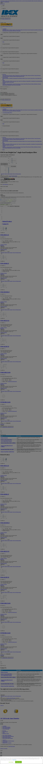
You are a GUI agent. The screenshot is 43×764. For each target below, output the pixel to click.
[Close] (41, 758)
